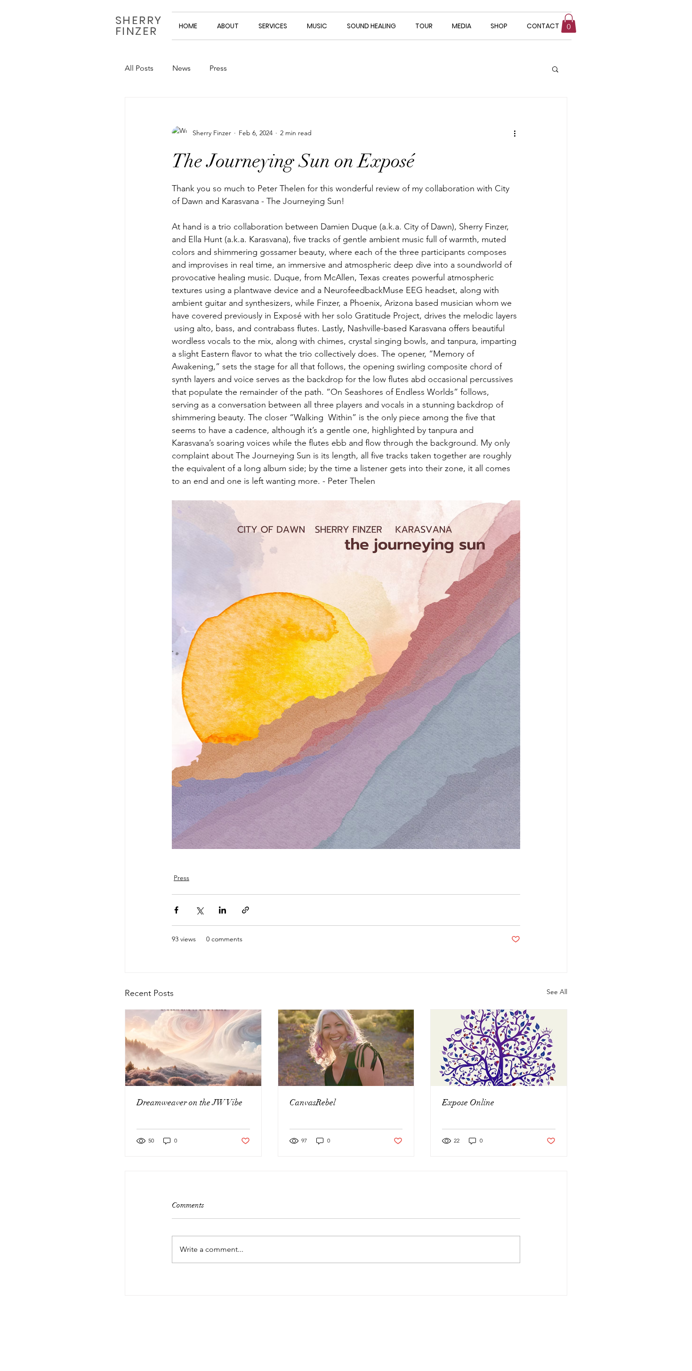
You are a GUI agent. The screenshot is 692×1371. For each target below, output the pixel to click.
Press (218, 68)
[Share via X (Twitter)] (199, 910)
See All (557, 991)
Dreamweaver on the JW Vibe (189, 1102)
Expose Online (468, 1102)
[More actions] (514, 133)
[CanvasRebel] (346, 1048)
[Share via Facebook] (176, 910)
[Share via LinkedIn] (222, 910)
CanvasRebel (313, 1102)
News (181, 68)
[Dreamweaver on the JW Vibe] (193, 1048)
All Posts (139, 68)
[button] (569, 23)
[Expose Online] (499, 1048)
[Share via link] (245, 910)
